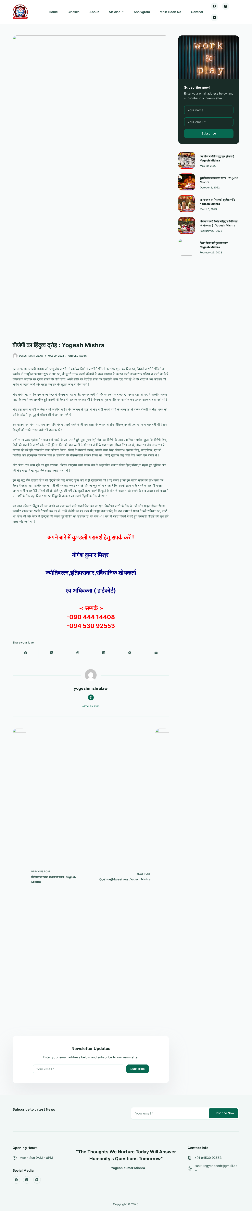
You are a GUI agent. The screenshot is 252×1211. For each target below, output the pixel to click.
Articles (114, 12)
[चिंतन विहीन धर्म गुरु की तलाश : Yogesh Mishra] (186, 247)
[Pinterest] (78, 653)
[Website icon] (91, 697)
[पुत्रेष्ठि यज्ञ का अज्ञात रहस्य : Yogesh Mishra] (186, 181)
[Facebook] (214, 6)
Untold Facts (77, 355)
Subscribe (137, 1069)
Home (53, 12)
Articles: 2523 (90, 706)
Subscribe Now (223, 1113)
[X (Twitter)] (52, 653)
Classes (74, 12)
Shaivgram (142, 12)
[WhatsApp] (130, 653)
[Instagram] (225, 6)
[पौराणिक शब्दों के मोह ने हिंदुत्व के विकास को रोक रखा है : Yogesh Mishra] (186, 225)
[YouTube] (214, 17)
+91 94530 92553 (208, 1158)
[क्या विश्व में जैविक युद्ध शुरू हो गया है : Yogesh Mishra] (186, 160)
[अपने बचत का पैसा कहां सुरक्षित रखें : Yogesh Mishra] (186, 203)
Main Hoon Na (170, 12)
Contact (197, 12)
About (94, 12)
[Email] (156, 653)
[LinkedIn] (104, 653)
